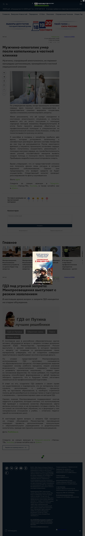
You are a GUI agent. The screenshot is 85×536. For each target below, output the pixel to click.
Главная (6, 14)
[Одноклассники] (4, 80)
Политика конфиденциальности (39, 526)
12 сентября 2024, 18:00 (51, 279)
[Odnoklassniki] (25, 468)
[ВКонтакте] (4, 72)
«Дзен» (14, 188)
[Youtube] (21, 468)
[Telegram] (4, 76)
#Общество (55, 36)
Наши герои (80, 14)
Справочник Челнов (64, 14)
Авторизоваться (23, 230)
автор (4, 36)
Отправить (40, 225)
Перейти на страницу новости (14, 447)
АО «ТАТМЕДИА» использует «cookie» (41, 519)
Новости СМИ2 (69, 36)
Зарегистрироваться (56, 230)
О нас (42, 14)
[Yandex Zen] (6, 468)
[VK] (11, 468)
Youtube (33, 186)
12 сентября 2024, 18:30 (51, 38)
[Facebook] (6, 473)
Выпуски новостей (19, 14)
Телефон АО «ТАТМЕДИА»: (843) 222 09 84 (67, 497)
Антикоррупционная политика (64, 495)
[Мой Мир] (4, 89)
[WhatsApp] (4, 85)
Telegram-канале (42, 440)
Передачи (33, 14)
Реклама (50, 14)
